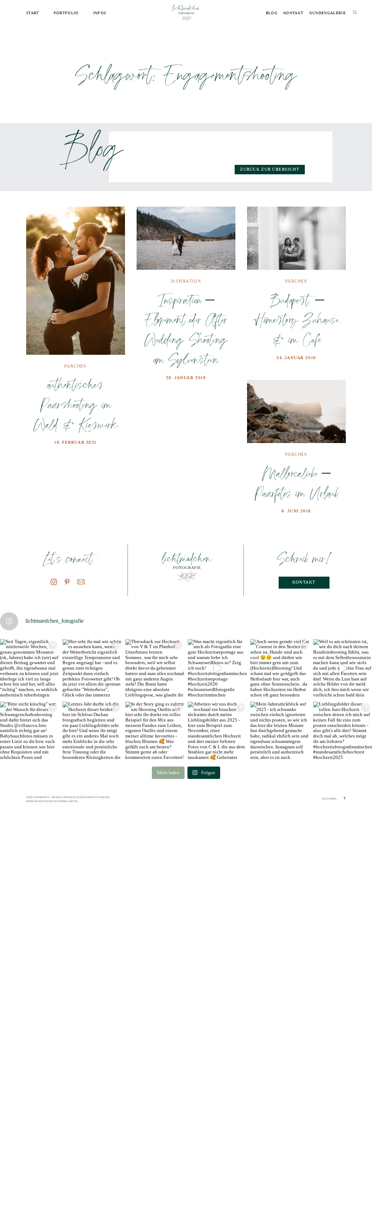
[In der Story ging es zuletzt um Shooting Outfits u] (154, 731)
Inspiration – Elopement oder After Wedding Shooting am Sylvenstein (186, 329)
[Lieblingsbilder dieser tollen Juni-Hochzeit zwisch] (342, 731)
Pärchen (75, 366)
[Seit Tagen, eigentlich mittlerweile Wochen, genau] (29, 668)
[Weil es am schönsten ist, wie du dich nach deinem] (342, 668)
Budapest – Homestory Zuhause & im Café (296, 319)
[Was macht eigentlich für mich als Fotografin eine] (217, 668)
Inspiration (186, 281)
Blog (272, 13)
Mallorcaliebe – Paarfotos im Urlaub (296, 483)
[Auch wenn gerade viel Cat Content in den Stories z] (279, 668)
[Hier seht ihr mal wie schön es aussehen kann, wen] (91, 668)
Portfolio (66, 13)
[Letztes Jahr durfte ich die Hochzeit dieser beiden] (91, 731)
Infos (99, 13)
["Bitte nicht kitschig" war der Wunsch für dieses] (29, 731)
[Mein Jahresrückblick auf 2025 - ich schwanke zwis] (279, 731)
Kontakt (293, 13)
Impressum (33, 801)
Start (32, 13)
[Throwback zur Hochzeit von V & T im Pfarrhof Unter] (154, 668)
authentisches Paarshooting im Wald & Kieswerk (75, 404)
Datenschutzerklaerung (60, 801)
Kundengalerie (328, 13)
